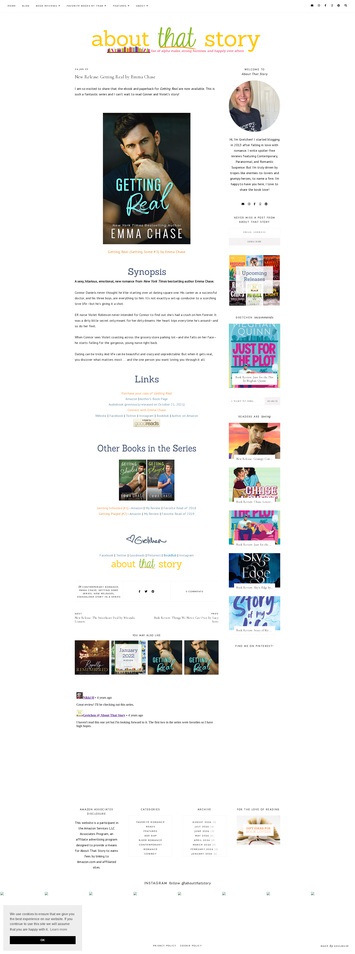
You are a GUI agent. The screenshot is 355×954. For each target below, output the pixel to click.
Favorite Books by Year (85, 5)
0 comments (194, 591)
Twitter (131, 416)
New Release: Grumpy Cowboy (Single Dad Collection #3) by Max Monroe (255, 459)
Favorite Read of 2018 (179, 508)
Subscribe (254, 241)
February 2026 (204, 849)
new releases (104, 593)
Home (12, 5)
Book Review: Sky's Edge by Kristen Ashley (255, 587)
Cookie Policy (191, 945)
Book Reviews (46, 5)
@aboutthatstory (196, 883)
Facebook (116, 416)
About (140, 5)
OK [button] (42, 940)
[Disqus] (147, 741)
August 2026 (203, 822)
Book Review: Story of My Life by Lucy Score (255, 630)
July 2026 (204, 826)
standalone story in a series (98, 596)
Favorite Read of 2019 (177, 514)
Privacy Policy (164, 945)
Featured (151, 831)
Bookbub (163, 416)
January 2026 (203, 853)
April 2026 (204, 840)
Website (101, 416)
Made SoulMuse (335, 946)
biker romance (150, 840)
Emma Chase (88, 590)
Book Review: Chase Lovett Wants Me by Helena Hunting (255, 502)
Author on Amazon (185, 416)
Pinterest (154, 555)
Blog (26, 5)
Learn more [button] (58, 929)
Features (120, 5)
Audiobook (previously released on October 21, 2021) (147, 404)
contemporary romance (100, 587)
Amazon (131, 399)
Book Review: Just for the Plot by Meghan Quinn (254, 379)
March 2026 (204, 844)
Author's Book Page (154, 399)
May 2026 (204, 835)
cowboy (150, 853)
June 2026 (204, 831)
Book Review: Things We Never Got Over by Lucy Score (186, 617)
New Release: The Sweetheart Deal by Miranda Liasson (105, 617)
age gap (150, 835)
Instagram (146, 416)
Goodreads (137, 555)
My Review (153, 508)
